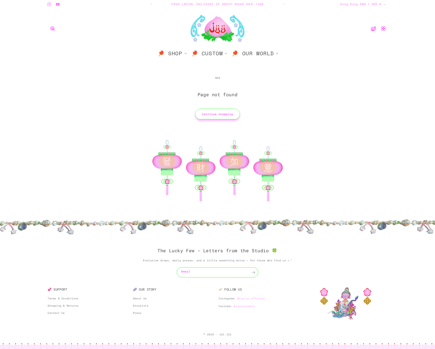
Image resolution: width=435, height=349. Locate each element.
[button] (53, 29)
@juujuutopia (244, 306)
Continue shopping (217, 114)
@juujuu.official (251, 298)
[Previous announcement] (151, 4)
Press (137, 313)
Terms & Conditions (63, 298)
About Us (140, 298)
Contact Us (56, 313)
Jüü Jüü (225, 334)
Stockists (140, 306)
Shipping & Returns (63, 306)
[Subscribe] (253, 272)
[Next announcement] (284, 4)
